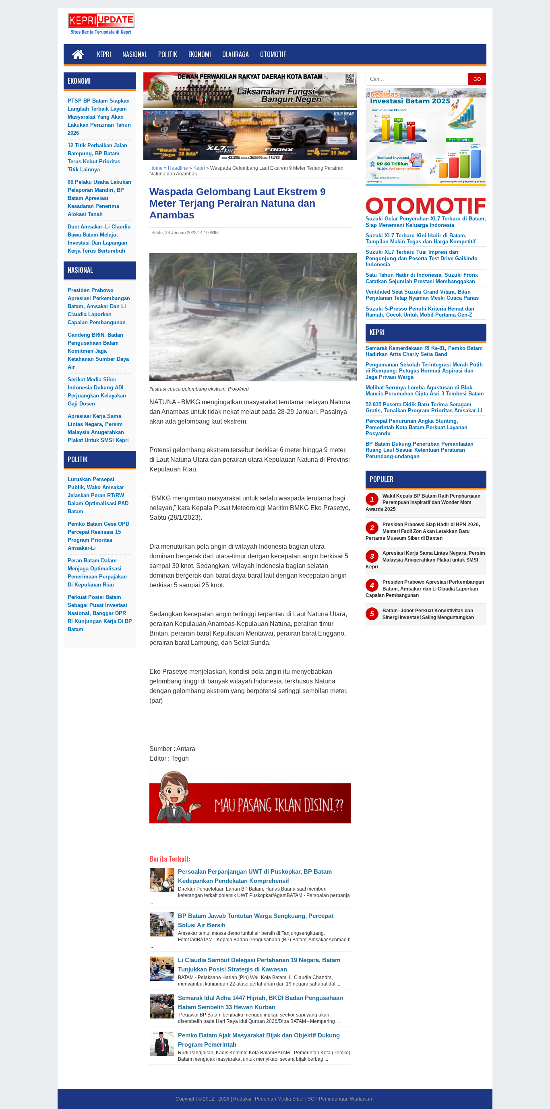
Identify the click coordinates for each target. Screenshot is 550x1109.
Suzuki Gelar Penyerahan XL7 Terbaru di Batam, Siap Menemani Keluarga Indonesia (426, 222)
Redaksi (242, 1099)
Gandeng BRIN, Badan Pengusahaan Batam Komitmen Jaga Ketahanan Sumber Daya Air (98, 351)
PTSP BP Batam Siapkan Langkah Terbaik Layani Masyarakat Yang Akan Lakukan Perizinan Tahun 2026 (99, 117)
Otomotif (273, 54)
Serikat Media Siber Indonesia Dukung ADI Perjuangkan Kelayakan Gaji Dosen (97, 392)
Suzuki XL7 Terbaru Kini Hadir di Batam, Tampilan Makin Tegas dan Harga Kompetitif (421, 238)
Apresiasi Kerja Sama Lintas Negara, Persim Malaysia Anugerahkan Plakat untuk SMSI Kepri (98, 428)
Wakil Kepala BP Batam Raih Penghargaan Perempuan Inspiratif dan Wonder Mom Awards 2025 (423, 502)
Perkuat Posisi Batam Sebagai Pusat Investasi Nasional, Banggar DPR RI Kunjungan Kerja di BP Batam (100, 613)
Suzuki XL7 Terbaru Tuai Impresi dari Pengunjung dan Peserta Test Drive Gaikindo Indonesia (422, 258)
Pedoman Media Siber (279, 1099)
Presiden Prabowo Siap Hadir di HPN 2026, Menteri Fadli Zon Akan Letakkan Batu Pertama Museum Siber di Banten (423, 531)
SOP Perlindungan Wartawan (340, 1099)
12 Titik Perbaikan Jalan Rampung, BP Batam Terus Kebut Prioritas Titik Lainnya (97, 157)
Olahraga (235, 54)
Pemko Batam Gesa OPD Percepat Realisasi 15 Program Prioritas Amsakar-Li (98, 536)
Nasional (134, 54)
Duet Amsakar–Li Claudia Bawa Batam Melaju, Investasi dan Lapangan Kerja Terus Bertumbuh (99, 239)
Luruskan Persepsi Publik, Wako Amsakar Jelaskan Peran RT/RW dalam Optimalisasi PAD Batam (98, 495)
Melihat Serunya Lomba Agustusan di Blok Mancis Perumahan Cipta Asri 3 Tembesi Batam (425, 391)
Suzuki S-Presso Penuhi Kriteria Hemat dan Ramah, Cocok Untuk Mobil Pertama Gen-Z (420, 312)
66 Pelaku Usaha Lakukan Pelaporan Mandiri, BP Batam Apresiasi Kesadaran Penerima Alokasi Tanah (99, 198)
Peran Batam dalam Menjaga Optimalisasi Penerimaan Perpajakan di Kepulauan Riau (97, 573)
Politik (167, 54)
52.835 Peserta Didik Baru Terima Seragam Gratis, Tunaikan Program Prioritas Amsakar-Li (424, 407)
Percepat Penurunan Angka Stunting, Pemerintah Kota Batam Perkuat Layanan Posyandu (416, 427)
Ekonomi (199, 54)
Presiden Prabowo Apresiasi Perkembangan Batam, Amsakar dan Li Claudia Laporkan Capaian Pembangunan (99, 306)
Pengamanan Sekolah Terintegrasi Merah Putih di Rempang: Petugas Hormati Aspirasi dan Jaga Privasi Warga (424, 371)
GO (477, 79)
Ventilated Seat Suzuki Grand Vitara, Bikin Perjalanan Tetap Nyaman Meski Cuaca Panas (422, 295)
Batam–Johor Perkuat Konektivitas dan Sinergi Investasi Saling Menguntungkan (428, 614)
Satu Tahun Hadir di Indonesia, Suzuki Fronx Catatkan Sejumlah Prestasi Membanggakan (422, 278)
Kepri (104, 54)
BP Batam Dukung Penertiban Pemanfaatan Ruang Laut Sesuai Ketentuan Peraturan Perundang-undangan (419, 450)
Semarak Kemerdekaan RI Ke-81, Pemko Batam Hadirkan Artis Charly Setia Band (424, 351)
